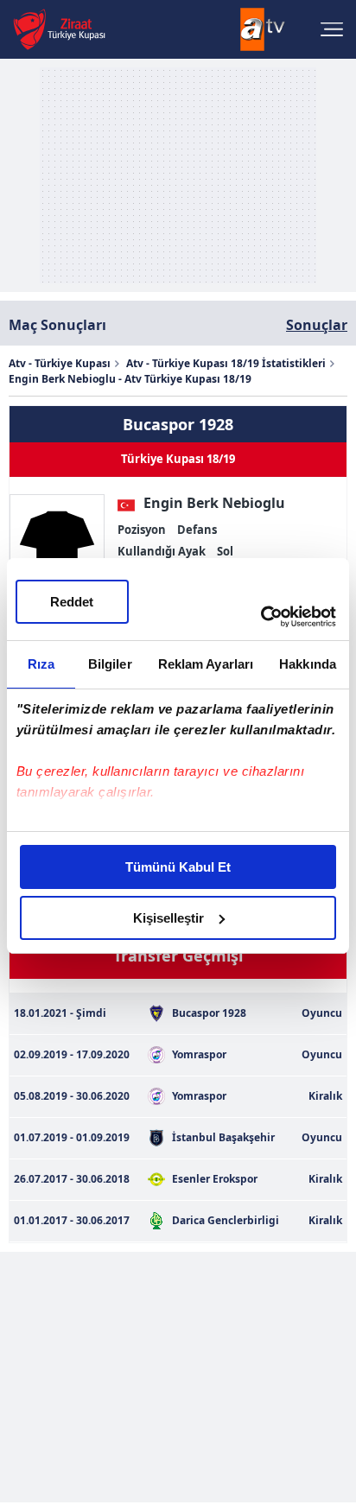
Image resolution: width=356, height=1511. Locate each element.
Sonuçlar (316, 324)
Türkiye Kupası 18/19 (178, 459)
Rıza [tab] (41, 664)
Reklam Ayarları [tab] (206, 664)
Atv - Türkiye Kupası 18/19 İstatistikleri (226, 363)
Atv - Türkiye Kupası (60, 363)
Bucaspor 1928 (178, 424)
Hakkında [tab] (307, 664)
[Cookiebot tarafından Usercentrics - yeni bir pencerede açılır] (260, 617)
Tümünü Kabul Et (178, 867)
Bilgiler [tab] (110, 664)
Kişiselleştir (168, 918)
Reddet (71, 601)
